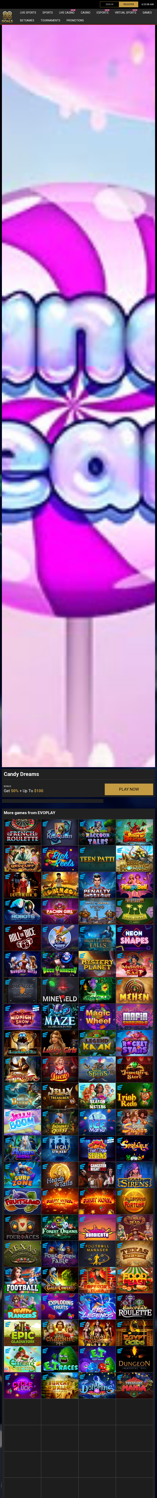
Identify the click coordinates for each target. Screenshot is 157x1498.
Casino (85, 12)
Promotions (75, 20)
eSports (103, 11)
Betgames (27, 20)
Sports (48, 12)
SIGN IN (109, 4)
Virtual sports (126, 11)
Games (147, 12)
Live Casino (67, 11)
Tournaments (50, 20)
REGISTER (128, 4)
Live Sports (28, 12)
